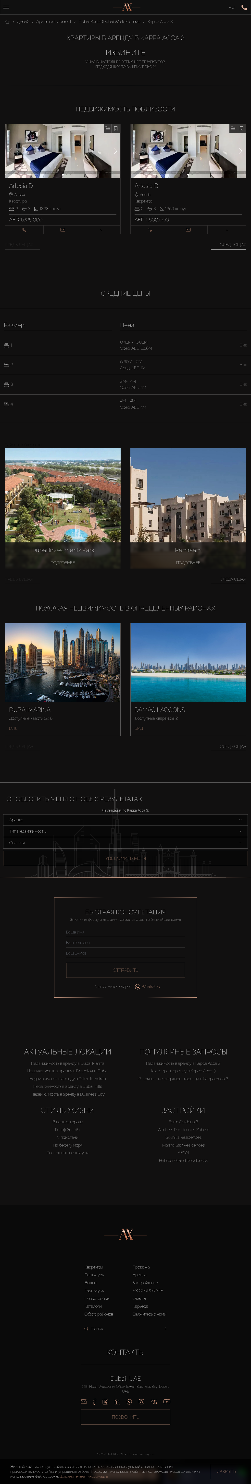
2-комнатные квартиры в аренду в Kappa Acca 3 (183, 1078)
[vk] (154, 1402)
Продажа (141, 1267)
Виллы (91, 1282)
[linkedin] (117, 1402)
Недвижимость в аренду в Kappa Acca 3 (183, 1063)
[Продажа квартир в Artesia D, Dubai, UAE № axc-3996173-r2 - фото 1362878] (63, 151)
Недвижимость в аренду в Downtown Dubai (67, 1070)
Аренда (140, 1274)
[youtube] (166, 1402)
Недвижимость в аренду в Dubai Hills (67, 1086)
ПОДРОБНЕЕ (63, 562)
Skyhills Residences (183, 1137)
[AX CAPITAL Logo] (126, 7)
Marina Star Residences (183, 1145)
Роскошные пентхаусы (67, 1152)
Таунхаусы (94, 1290)
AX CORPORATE (148, 1290)
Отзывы (139, 1298)
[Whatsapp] (129, 1402)
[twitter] (105, 1402)
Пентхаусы (94, 1274)
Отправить (125, 970)
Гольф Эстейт (67, 1129)
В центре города (67, 1121)
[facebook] (94, 1402)
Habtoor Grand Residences (183, 1160)
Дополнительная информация (84, 1476)
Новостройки (97, 1298)
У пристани (67, 1137)
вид (13, 728)
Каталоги (93, 1306)
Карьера (140, 1306)
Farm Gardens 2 (183, 1121)
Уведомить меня (125, 858)
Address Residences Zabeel (183, 1129)
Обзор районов (99, 1314)
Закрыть (226, 1471)
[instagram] (141, 1402)
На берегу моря (68, 1145)
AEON (183, 1152)
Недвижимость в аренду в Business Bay (68, 1094)
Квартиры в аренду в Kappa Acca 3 (183, 1070)
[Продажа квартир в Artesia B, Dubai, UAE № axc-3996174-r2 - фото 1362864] (188, 151)
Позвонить (125, 1417)
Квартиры (94, 1267)
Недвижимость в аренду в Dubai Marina (67, 1063)
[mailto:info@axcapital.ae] (84, 1402)
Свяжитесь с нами (149, 1314)
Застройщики (145, 1282)
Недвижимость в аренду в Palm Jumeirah (67, 1078)
